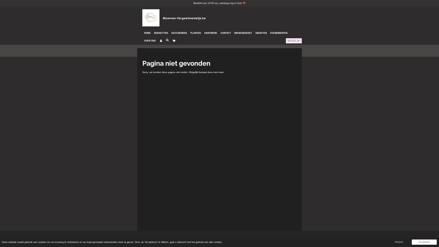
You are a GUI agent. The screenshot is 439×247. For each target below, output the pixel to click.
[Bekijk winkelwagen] (174, 41)
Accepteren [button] (424, 242)
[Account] (161, 41)
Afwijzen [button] (399, 242)
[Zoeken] (167, 40)
